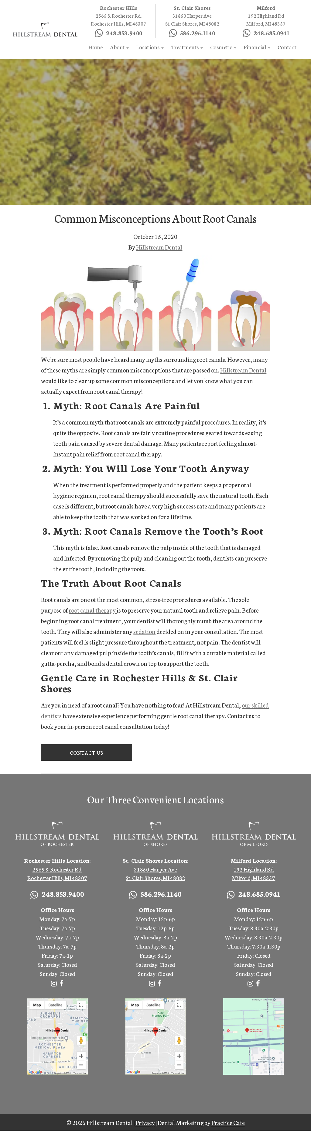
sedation (144, 631)
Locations (148, 47)
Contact (287, 47)
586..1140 (197, 32)
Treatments (185, 47)
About (117, 47)
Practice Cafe (228, 1122)
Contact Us (86, 752)
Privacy (145, 1122)
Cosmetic (221, 47)
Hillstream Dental (159, 247)
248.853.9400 (124, 32)
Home (95, 47)
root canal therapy (93, 610)
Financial (255, 47)
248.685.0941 (271, 32)
